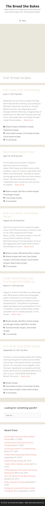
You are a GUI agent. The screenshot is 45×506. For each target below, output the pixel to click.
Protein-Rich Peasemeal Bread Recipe (20, 454)
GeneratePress (38, 502)
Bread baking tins (12, 460)
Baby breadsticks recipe (14, 482)
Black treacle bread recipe (19, 152)
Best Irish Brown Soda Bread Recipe (20, 214)
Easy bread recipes (14, 133)
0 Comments (11, 140)
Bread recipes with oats (16, 256)
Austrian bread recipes (16, 327)
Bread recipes (12, 126)
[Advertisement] (22, 47)
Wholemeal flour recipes (29, 253)
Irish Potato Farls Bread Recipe (21, 90)
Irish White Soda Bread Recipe (21, 346)
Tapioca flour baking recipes (16, 464)
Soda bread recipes (18, 263)
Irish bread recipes (31, 133)
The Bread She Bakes (22, 6)
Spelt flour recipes (28, 324)
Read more (28, 120)
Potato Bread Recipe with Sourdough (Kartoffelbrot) (18, 279)
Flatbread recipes (10, 130)
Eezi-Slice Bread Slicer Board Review (19, 476)
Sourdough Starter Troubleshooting (19, 448)
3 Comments (11, 393)
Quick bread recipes (12, 136)
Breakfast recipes (26, 126)
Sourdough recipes (11, 194)
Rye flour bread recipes (29, 191)
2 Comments (11, 334)
